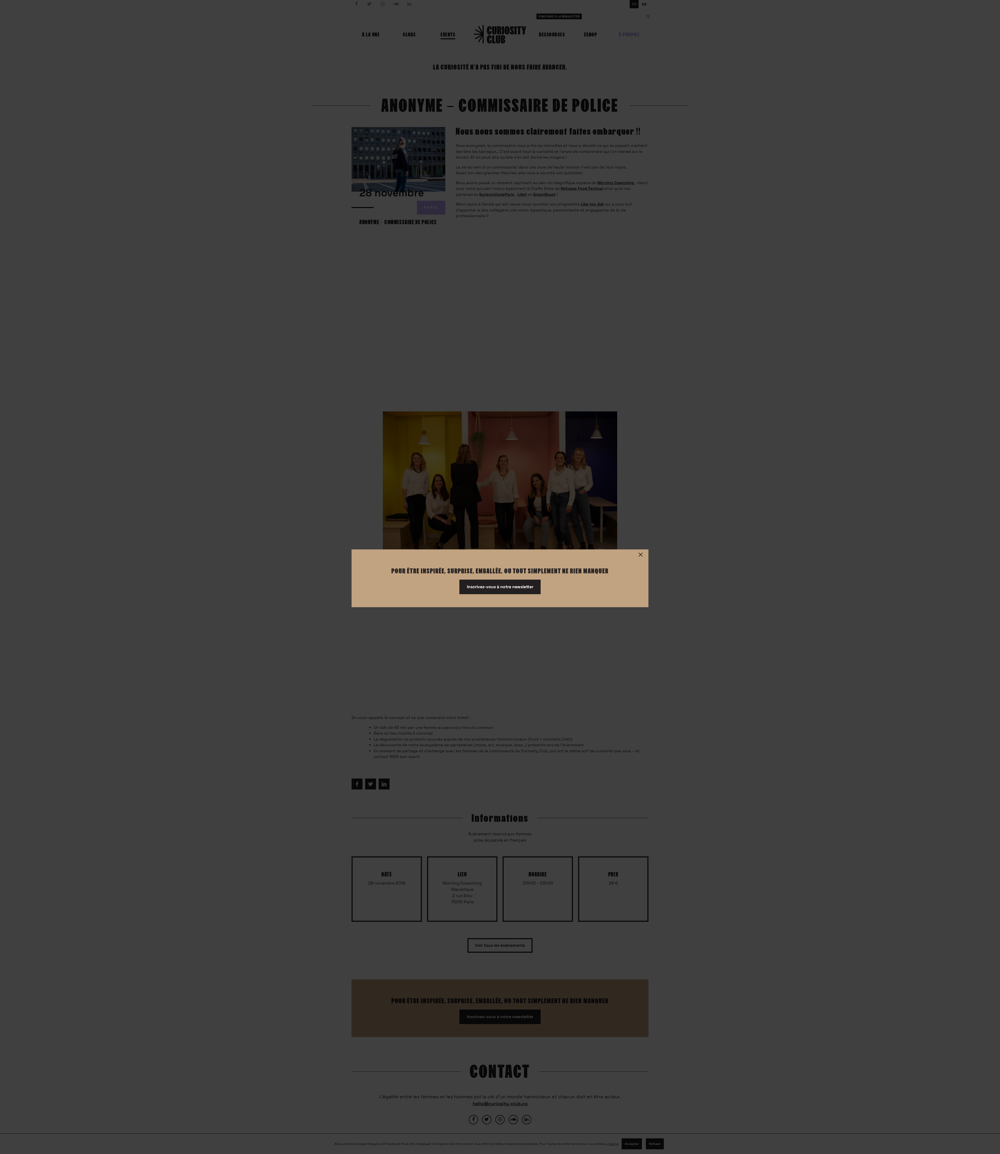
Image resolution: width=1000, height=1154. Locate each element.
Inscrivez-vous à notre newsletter (500, 586)
